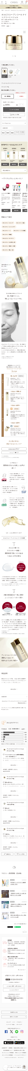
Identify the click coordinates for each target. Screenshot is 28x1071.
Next (24, 42)
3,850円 (4, 76)
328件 (8, 26)
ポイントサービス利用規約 (7, 1055)
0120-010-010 (16, 979)
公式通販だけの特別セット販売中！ (14, 6)
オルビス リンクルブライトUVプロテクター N (16, 198)
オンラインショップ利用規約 (8, 1052)
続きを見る (13, 689)
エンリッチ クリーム (5, 197)
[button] (24, 1067)
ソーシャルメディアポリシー (20, 1055)
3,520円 (10, 76)
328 (23, 729)
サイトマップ (20, 1057)
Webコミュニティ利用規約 (20, 1052)
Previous (3, 42)
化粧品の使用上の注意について (20, 1048)
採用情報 (10, 1048)
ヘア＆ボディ (19, 1022)
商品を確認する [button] (6, 170)
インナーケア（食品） (10, 1024)
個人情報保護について (7, 1050)
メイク (13, 1022)
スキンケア (8, 1022)
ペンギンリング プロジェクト (11, 1057)
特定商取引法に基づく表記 (19, 1050)
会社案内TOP (4, 1048)
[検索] (5, 2)
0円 (15, 75)
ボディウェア (19, 1024)
